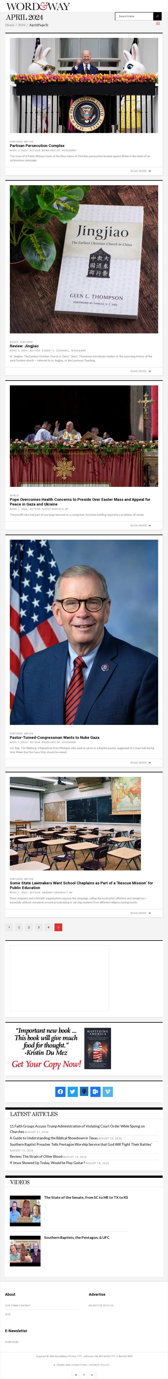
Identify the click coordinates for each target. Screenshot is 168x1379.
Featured (16, 141)
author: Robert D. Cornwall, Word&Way (58, 350)
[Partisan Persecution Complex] (84, 85)
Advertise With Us (101, 1305)
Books (14, 342)
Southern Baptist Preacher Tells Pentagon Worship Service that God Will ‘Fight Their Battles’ (81, 1144)
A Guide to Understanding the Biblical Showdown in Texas (54, 1138)
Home (9, 25)
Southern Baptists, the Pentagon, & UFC (76, 1237)
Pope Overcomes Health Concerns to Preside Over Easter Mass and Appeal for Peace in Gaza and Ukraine (80, 502)
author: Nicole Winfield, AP (49, 509)
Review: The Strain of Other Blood (36, 1156)
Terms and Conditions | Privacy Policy (83, 1365)
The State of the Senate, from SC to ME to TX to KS (86, 1197)
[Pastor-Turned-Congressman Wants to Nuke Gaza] (84, 632)
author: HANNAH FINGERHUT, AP (51, 892)
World (14, 495)
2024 (21, 25)
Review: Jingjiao (24, 346)
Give (8, 1314)
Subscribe (12, 1342)
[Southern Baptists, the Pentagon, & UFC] (25, 1265)
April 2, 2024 (18, 150)
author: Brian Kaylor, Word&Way (53, 150)
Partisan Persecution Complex (37, 145)
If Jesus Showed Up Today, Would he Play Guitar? (47, 1163)
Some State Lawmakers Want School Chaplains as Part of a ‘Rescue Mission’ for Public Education (81, 885)
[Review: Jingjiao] (84, 259)
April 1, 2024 (18, 509)
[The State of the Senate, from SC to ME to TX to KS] (25, 1225)
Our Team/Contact (18, 1305)
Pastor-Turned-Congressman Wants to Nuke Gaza (54, 737)
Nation (28, 141)
